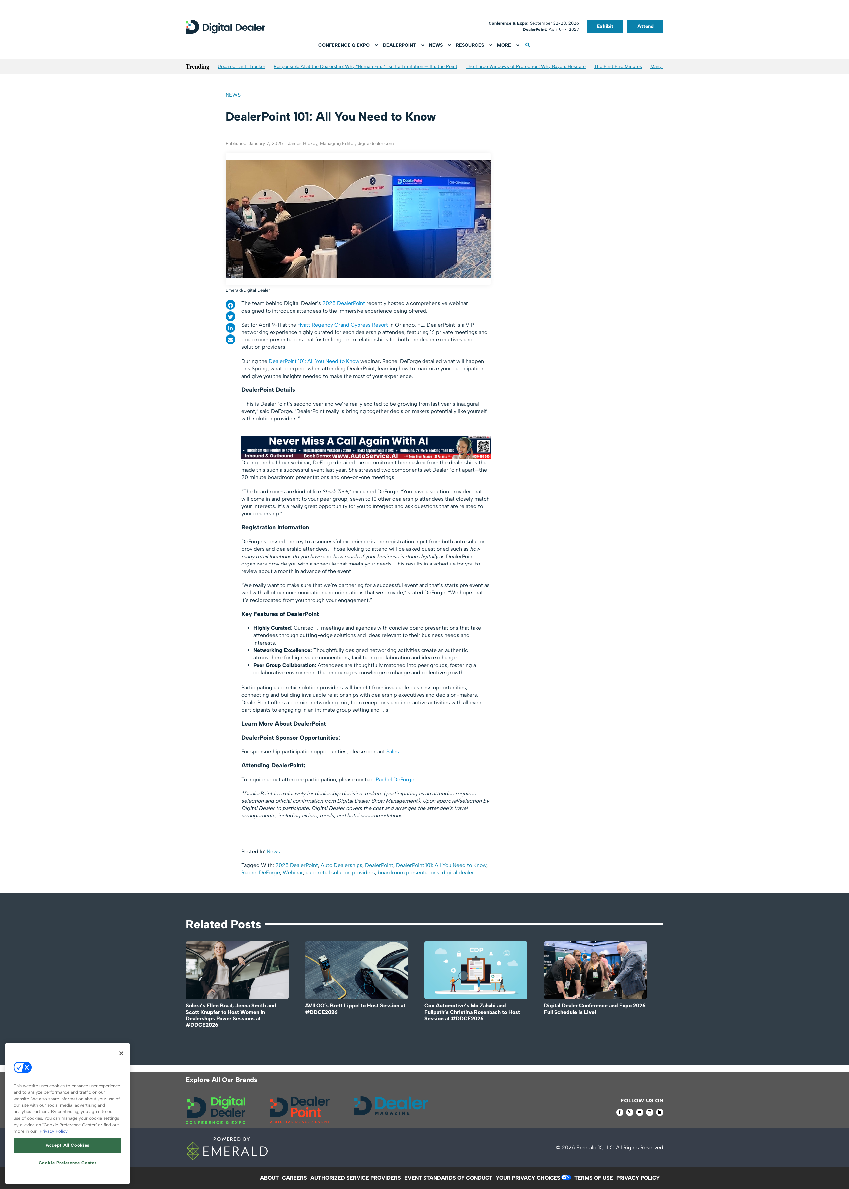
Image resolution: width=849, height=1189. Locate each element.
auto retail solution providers (340, 872)
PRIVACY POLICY (638, 1178)
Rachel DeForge (395, 779)
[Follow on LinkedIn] (659, 1112)
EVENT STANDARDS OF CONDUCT (448, 1178)
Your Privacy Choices (528, 1178)
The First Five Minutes (618, 66)
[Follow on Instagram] (649, 1112)
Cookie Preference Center (68, 1162)
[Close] (121, 1053)
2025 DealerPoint (343, 303)
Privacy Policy (54, 1131)
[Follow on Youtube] (639, 1112)
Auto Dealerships (341, 865)
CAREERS (294, 1178)
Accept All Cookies (67, 1145)
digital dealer (458, 872)
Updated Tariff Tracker (241, 66)
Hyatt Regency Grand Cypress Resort (342, 325)
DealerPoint (379, 865)
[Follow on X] (629, 1112)
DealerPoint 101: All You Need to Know (314, 361)
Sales (392, 751)
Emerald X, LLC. (595, 1147)
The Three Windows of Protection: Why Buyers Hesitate (526, 66)
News (233, 95)
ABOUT (269, 1178)
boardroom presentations (408, 872)
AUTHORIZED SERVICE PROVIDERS (355, 1178)
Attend (645, 26)
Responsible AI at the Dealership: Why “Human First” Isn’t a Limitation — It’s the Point (365, 66)
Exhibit (605, 26)
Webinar (293, 872)
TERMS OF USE (593, 1178)
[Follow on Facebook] (619, 1112)
